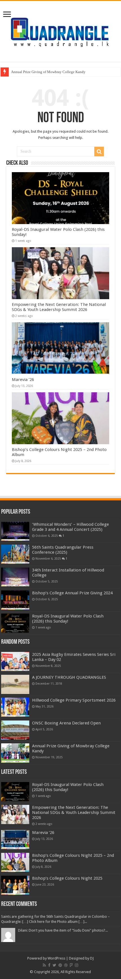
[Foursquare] (71, 965)
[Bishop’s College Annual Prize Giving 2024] (15, 600)
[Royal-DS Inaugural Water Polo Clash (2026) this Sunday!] (15, 623)
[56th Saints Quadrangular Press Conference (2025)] (15, 554)
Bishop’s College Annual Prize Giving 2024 (72, 592)
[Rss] (44, 965)
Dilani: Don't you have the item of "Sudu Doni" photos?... (63, 930)
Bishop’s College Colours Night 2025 (67, 878)
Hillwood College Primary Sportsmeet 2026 (74, 700)
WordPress (56, 958)
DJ (92, 958)
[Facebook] (49, 965)
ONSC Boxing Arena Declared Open (66, 723)
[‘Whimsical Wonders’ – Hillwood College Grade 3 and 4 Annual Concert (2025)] (15, 531)
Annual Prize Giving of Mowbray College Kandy (48, 72)
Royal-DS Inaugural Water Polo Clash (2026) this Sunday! (68, 619)
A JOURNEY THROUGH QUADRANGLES (69, 677)
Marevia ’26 (23, 379)
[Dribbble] (66, 965)
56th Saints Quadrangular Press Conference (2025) (62, 550)
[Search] (99, 151)
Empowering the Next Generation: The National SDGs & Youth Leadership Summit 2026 (59, 307)
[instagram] (76, 965)
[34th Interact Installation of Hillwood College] (15, 577)
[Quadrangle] (60, 30)
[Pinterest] (60, 965)
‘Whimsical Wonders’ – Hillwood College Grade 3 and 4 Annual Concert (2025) (70, 527)
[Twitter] (54, 965)
